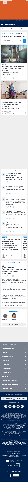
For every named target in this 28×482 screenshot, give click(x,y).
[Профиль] (26, 24)
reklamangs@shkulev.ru (14, 433)
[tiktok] (22, 406)
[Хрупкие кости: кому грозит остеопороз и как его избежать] (14, 90)
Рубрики (4, 352)
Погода (21, 20)
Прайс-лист (5, 360)
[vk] (10, 406)
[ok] (14, 406)
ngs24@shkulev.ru (21, 425)
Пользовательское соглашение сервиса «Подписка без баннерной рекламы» (14, 456)
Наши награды (6, 368)
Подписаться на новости (9, 344)
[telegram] (5, 406)
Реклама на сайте (7, 356)
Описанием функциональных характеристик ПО (14, 442)
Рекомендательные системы (14, 453)
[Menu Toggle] (2, 24)
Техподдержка (6, 376)
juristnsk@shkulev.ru (20, 427)
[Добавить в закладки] (25, 78)
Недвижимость (5, 20)
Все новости (13, 33)
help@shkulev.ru (17, 428)
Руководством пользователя (14, 441)
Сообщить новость (8, 348)
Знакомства (14, 20)
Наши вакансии (6, 372)
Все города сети (7, 388)
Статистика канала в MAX (10, 384)
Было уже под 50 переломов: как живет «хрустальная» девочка (13, 68)
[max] (18, 406)
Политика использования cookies (14, 451)
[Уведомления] (22, 24)
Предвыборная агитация (9, 380)
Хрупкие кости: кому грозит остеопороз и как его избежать (12, 104)
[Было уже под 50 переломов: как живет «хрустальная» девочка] (14, 54)
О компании (5, 364)
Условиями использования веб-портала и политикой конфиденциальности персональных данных (14, 444)
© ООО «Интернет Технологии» (14, 471)
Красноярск (5, 33)
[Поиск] (19, 24)
